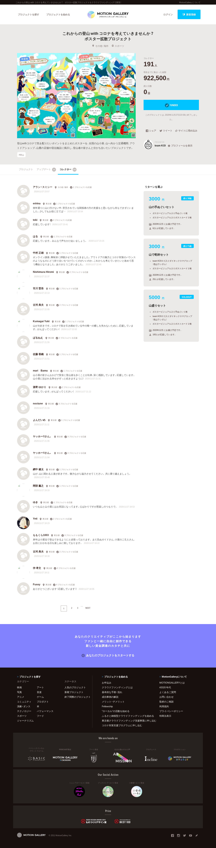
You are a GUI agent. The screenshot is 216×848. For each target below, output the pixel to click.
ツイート (167, 130)
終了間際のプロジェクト (76, 697)
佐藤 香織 (38, 354)
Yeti (35, 518)
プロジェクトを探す (28, 14)
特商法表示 (165, 716)
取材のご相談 (166, 701)
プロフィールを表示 (181, 145)
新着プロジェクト (74, 692)
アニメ (20, 697)
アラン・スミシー (42, 187)
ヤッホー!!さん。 (42, 436)
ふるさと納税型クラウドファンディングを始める (126, 716)
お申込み (106, 682)
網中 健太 (38, 469)
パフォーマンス (45, 711)
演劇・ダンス (23, 706)
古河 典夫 (38, 304)
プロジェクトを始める (58, 14)
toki (35, 220)
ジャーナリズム (25, 720)
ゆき (35, 502)
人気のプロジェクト (75, 687)
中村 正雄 (38, 252)
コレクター (68, 169)
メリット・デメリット (113, 701)
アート (40, 687)
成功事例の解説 (110, 697)
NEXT (87, 607)
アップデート (46, 169)
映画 (19, 687)
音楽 (39, 692)
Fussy (36, 584)
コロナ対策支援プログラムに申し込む (122, 725)
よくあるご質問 (167, 692)
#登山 (21, 154)
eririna (36, 203)
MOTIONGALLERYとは (172, 682)
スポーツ (119, 46)
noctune (38, 403)
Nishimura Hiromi (43, 272)
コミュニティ (24, 701)
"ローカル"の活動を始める (116, 711)
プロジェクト (26, 169)
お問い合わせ (166, 697)
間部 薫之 (38, 485)
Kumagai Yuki (41, 321)
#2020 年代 (165, 687)
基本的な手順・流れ (112, 692)
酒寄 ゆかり (39, 387)
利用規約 (164, 706)
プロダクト (43, 701)
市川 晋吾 (38, 288)
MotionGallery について (190, 2)
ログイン (168, 14)
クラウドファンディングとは (117, 687)
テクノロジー (24, 711)
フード (40, 716)
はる (35, 236)
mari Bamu (40, 370)
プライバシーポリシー (171, 711)
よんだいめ (39, 420)
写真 (19, 692)
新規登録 (191, 14)
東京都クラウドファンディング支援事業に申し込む (126, 720)
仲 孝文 (37, 568)
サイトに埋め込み (187, 130)
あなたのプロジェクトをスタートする (110, 655)
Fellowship (107, 706)
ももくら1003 (41, 535)
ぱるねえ (38, 337)
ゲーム (40, 697)
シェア (152, 130)
